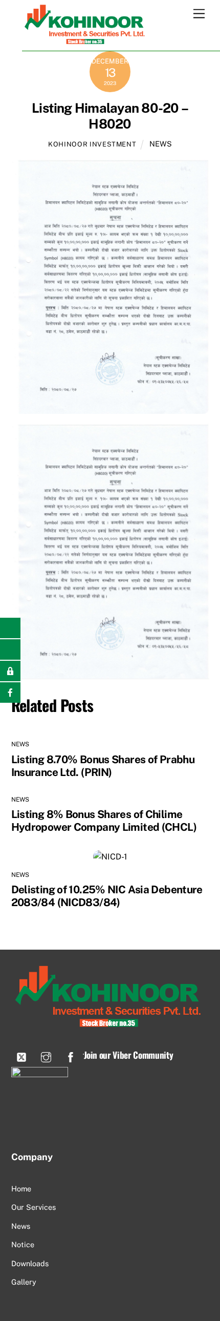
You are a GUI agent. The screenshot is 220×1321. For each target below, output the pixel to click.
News (20, 1226)
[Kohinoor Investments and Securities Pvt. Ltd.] (86, 40)
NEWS (160, 143)
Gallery (23, 1281)
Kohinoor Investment (92, 144)
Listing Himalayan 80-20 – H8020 (110, 116)
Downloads (30, 1263)
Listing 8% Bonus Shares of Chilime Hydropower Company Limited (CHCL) (103, 820)
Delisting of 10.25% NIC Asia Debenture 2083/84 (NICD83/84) (107, 896)
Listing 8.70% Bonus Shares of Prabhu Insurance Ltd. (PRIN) (103, 766)
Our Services (33, 1207)
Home (21, 1188)
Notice (22, 1244)
